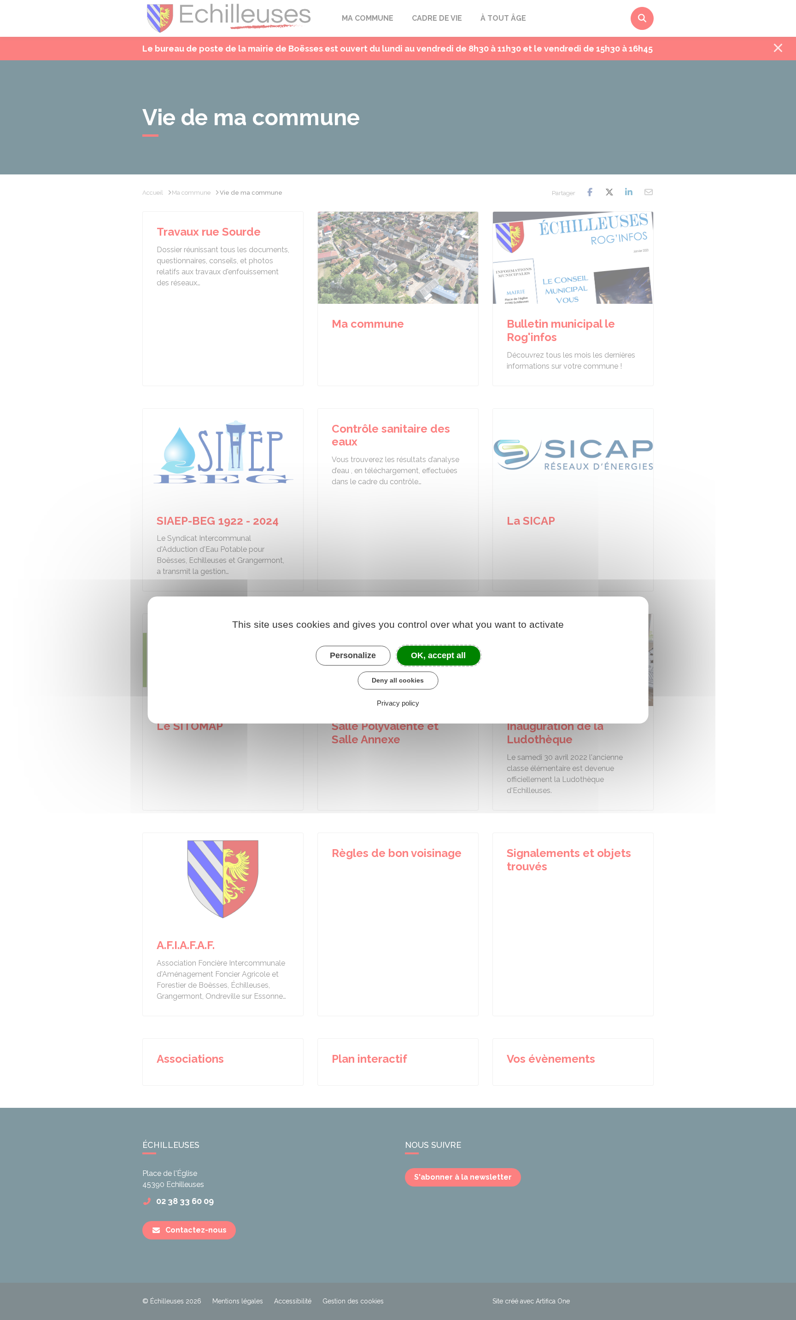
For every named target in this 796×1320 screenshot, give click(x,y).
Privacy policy (398, 703)
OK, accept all (438, 655)
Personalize (353, 655)
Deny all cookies (398, 680)
